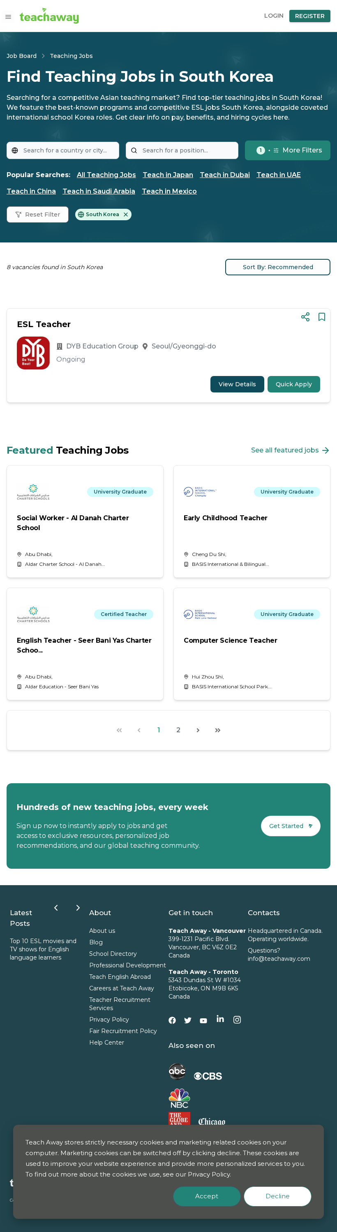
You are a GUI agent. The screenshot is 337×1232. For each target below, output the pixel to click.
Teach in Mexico (169, 191)
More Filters (291, 150)
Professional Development (127, 965)
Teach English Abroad (120, 977)
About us (102, 930)
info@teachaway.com (279, 958)
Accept (206, 1196)
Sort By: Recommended (278, 267)
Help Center (106, 1042)
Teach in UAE (278, 175)
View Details (237, 384)
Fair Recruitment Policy (123, 1031)
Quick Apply (294, 384)
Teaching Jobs (71, 56)
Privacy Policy (109, 1019)
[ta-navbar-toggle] (8, 17)
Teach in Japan (168, 175)
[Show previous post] (56, 908)
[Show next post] (78, 908)
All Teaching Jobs (106, 175)
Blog (96, 942)
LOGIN (274, 15)
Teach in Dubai (225, 175)
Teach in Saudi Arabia (98, 191)
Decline (277, 1196)
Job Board (22, 56)
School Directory (113, 953)
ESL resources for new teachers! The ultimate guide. (73, 949)
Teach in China (31, 191)
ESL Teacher (44, 324)
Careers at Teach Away (121, 988)
